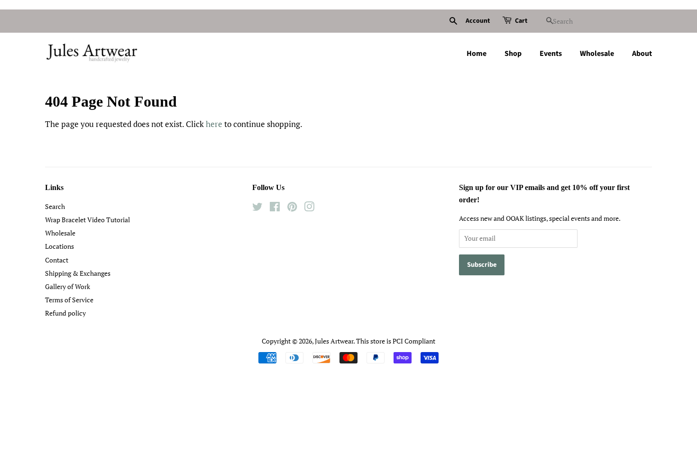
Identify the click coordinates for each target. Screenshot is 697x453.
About (642, 53)
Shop (513, 53)
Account (478, 21)
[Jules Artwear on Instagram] (309, 208)
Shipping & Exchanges (77, 273)
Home (476, 53)
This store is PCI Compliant (395, 340)
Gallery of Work (67, 286)
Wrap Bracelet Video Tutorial (87, 219)
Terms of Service (69, 299)
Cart (521, 21)
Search (55, 206)
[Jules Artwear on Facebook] (274, 208)
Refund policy (65, 312)
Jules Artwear (334, 340)
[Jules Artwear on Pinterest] (292, 208)
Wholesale (597, 53)
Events (551, 53)
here (214, 123)
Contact (56, 259)
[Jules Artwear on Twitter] (257, 208)
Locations (59, 246)
